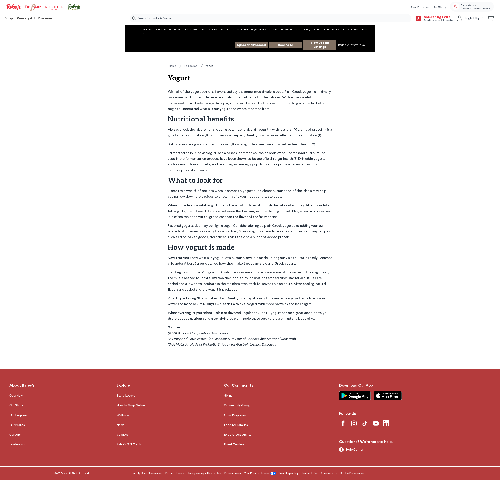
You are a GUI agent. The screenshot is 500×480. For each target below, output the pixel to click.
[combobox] (270, 18)
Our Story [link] (439, 7)
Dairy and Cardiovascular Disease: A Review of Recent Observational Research (234, 339)
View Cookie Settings (320, 45)
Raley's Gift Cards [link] (129, 444)
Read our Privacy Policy (351, 44)
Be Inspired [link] (190, 66)
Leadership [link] (17, 444)
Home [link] (172, 66)
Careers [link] (15, 434)
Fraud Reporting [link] (288, 473)
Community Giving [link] (237, 405)
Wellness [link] (123, 415)
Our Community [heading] (239, 385)
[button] (490, 18)
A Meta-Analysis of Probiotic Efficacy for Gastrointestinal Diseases (224, 344)
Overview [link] (16, 395)
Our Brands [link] (17, 425)
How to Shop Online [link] (131, 405)
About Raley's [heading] (22, 385)
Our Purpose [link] (420, 7)
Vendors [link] (122, 434)
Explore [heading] (123, 385)
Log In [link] (468, 18)
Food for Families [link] (236, 425)
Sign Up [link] (479, 18)
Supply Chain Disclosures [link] (147, 473)
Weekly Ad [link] (26, 18)
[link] (43, 7)
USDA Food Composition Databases (200, 333)
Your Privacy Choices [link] (257, 473)
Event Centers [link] (234, 444)
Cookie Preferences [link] (352, 473)
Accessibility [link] (329, 473)
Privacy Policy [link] (232, 473)
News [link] (120, 425)
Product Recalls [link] (175, 473)
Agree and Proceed (251, 45)
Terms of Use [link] (309, 473)
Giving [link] (228, 395)
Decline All (285, 45)
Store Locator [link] (127, 395)
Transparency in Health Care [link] (204, 473)
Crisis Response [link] (235, 415)
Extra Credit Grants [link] (237, 434)
